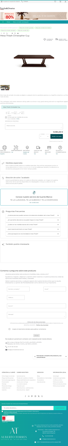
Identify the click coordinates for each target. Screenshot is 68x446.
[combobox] (44, 136)
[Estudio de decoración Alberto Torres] (13, 440)
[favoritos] (55, 1)
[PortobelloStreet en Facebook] (25, 396)
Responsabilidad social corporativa (26, 380)
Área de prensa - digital (23, 390)
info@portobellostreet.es (25, 167)
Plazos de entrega (7, 386)
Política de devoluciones (59, 384)
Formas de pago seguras (8, 380)
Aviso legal (56, 376)
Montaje (4, 384)
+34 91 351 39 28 (12, 347)
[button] (33, 215)
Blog (38, 376)
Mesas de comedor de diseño (8, 30)
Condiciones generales (59, 378)
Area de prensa (41, 382)
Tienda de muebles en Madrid (25, 378)
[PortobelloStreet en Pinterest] (32, 396)
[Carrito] (60, 1)
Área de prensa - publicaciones (25, 388)
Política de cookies (58, 382)
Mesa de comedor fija (23, 30)
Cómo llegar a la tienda (8, 376)
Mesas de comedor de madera (43, 27)
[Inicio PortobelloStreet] (7, 9)
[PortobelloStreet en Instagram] (35, 396)
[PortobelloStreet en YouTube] (29, 396)
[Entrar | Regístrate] (66, 1)
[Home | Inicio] (3, 22)
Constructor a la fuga (22, 382)
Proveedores (40, 380)
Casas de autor (21, 386)
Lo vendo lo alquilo (22, 384)
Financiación (5, 382)
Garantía (4, 390)
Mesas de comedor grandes (26, 27)
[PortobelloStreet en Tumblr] (42, 396)
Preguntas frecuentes (7, 378)
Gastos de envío (6, 388)
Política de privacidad (59, 386)
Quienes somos (21, 376)
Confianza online (57, 380)
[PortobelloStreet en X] (39, 396)
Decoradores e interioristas (44, 378)
